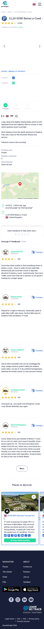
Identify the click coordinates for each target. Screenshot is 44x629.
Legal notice (9, 619)
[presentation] (4, 46)
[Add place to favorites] (34, 497)
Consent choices (23, 621)
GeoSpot (26, 582)
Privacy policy (34, 619)
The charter (7, 572)
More (22, 469)
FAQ (4, 582)
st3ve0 (20, 27)
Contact (27, 108)
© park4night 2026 (10, 625)
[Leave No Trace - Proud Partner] (32, 609)
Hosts (5, 577)
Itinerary (5, 108)
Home (3, 12)
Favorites (16, 108)
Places (10, 12)
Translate (39, 252)
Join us (26, 577)
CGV (24, 619)
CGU (18, 619)
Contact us (27, 567)
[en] (34, 4)
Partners (26, 572)
